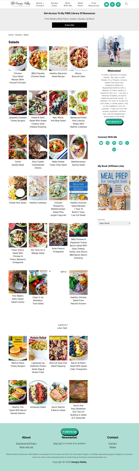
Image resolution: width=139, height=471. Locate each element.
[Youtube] (106, 4)
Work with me (26, 447)
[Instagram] (112, 4)
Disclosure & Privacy (26, 443)
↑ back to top (69, 431)
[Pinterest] (118, 4)
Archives (101, 220)
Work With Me (68, 4)
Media (113, 447)
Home (11, 35)
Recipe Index (54, 4)
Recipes (18, 35)
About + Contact (40, 4)
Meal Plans (80, 4)
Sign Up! (57, 443)
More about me (113, 122)
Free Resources (94, 4)
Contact (113, 443)
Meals (26, 35)
